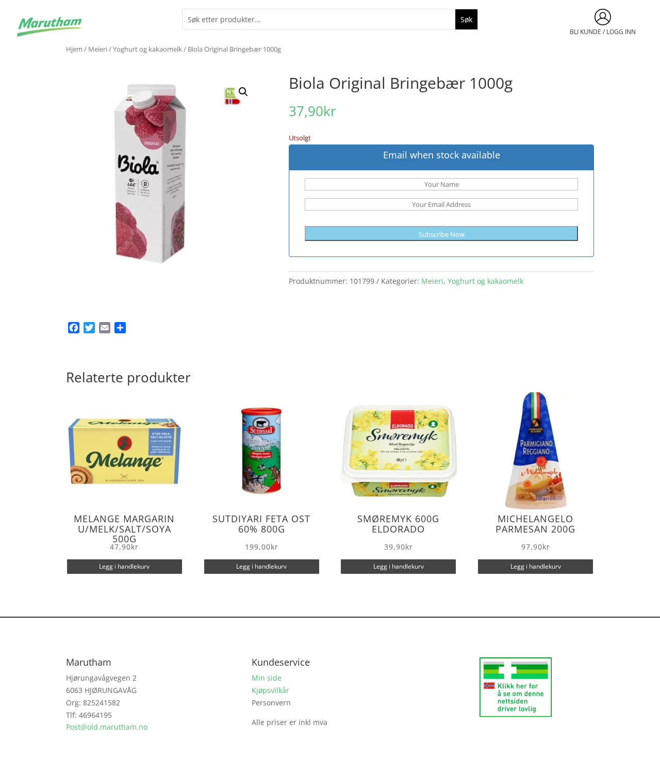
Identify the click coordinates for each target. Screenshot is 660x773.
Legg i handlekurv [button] (124, 566)
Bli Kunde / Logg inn (603, 31)
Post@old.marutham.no (106, 727)
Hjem (74, 49)
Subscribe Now (442, 234)
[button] (243, 92)
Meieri (97, 49)
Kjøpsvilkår (270, 690)
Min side (267, 678)
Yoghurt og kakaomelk (147, 49)
